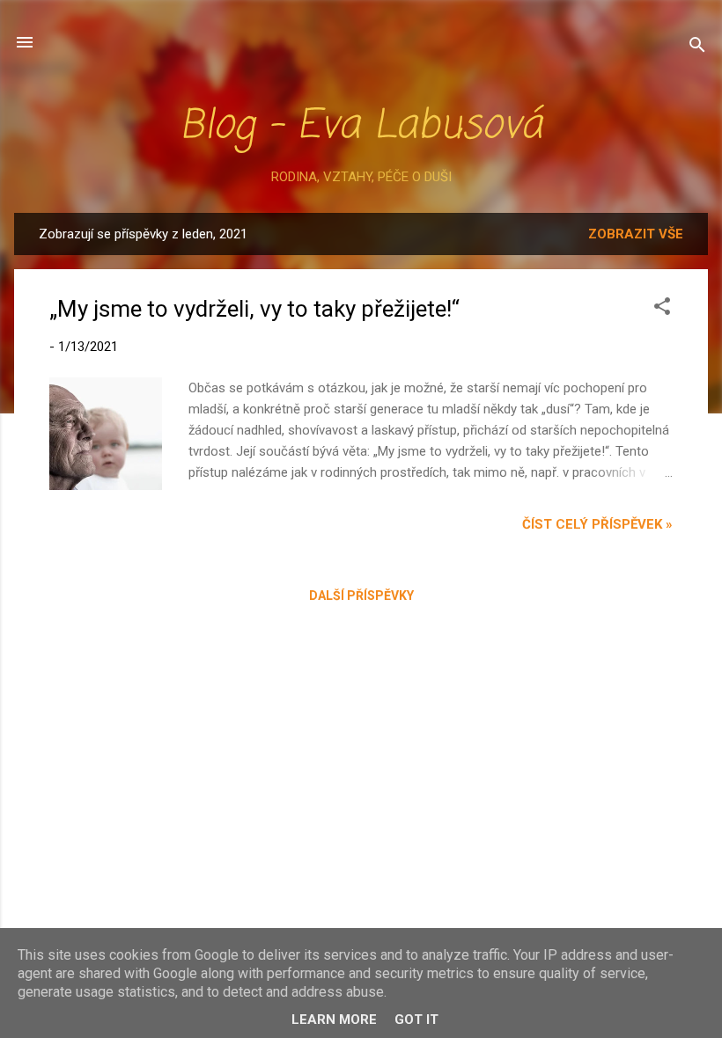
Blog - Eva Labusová (361, 127)
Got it (416, 1019)
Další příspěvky (361, 595)
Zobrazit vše (635, 234)
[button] (662, 309)
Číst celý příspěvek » (597, 524)
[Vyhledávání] (697, 48)
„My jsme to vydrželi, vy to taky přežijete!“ (254, 309)
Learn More (334, 1019)
